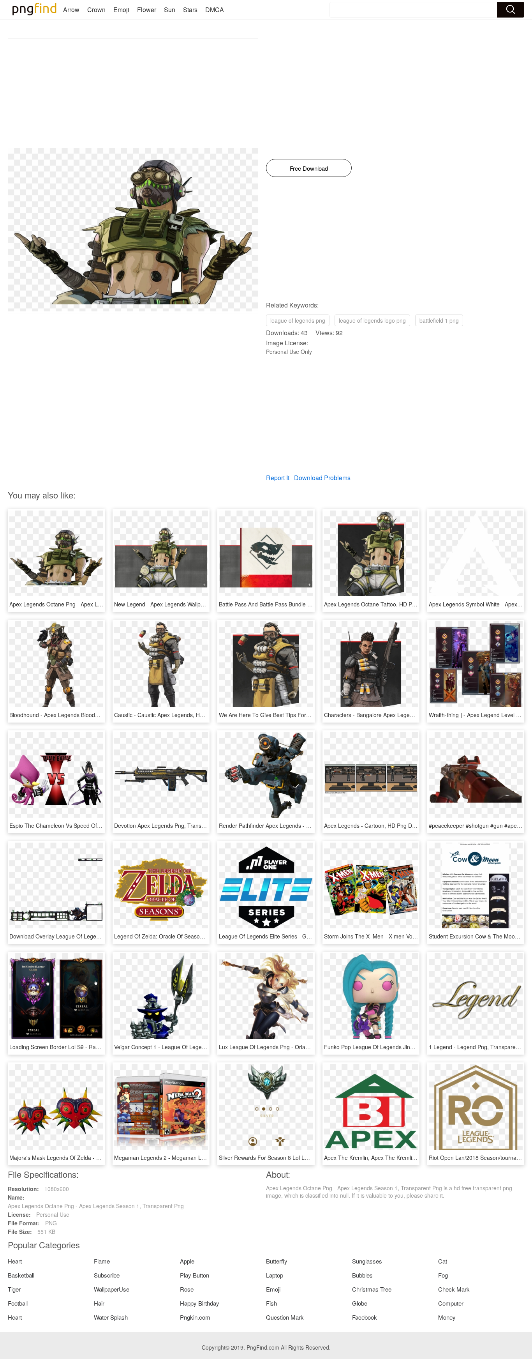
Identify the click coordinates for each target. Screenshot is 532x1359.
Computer (450, 1303)
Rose (187, 1289)
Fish (271, 1303)
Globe (359, 1303)
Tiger (14, 1289)
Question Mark (285, 1317)
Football (18, 1303)
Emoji (121, 9)
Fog (443, 1275)
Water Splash (111, 1317)
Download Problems (322, 477)
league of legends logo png (372, 320)
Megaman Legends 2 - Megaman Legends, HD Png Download (191, 1157)
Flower (146, 9)
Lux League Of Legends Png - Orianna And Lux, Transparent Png (300, 1047)
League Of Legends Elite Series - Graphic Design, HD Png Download (304, 936)
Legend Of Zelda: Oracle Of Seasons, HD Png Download (184, 936)
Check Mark (454, 1289)
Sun (169, 9)
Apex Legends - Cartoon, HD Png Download (378, 825)
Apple (187, 1261)
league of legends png (297, 320)
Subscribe (107, 1275)
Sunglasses (367, 1261)
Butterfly (276, 1261)
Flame (102, 1261)
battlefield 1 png (439, 320)
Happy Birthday (199, 1303)
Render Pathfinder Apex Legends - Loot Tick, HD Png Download (298, 825)
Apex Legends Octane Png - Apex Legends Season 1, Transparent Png (97, 604)
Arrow (71, 9)
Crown (96, 9)
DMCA (214, 9)
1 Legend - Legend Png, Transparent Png (480, 1047)
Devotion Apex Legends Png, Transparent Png (171, 825)
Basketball (21, 1275)
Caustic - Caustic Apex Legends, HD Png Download (177, 715)
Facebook (364, 1317)
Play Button (194, 1275)
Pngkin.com (195, 1317)
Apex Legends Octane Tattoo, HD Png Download (384, 604)
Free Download (309, 168)
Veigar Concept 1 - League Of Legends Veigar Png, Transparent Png (199, 1047)
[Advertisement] (133, 93)
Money (447, 1317)
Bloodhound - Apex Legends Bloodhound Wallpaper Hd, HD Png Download (101, 715)
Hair (99, 1303)
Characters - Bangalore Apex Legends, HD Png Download (395, 715)
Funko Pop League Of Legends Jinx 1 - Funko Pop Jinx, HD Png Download (416, 1047)
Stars (190, 9)
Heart (15, 1261)
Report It (277, 477)
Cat (442, 1261)
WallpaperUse (111, 1289)
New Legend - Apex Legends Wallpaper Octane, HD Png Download (197, 604)
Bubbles (362, 1275)
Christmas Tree (371, 1289)
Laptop (274, 1275)
